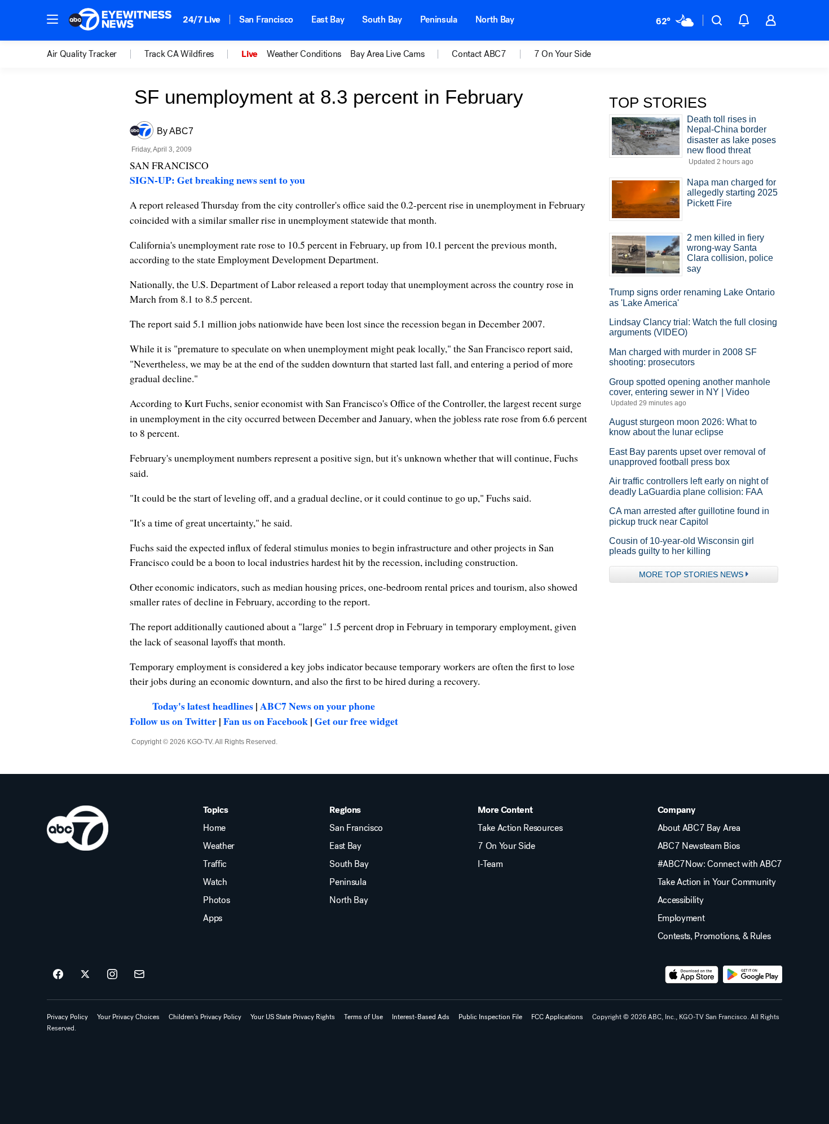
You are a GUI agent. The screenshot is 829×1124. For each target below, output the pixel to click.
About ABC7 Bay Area (699, 828)
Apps (212, 918)
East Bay (327, 19)
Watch (215, 882)
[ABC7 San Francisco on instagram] (112, 974)
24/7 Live (202, 19)
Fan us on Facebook (265, 721)
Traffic (215, 864)
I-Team (490, 864)
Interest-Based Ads (420, 1017)
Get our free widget (356, 721)
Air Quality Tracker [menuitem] (82, 54)
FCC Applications (557, 1017)
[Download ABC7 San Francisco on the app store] (692, 975)
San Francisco (266, 19)
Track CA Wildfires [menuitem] (179, 54)
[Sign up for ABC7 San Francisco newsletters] (139, 974)
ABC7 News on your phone (317, 705)
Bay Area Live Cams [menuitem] (387, 54)
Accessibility (681, 900)
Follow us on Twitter (173, 721)
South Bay (382, 19)
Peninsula (438, 19)
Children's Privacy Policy (205, 1017)
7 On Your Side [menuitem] (563, 54)
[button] (52, 19)
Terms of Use (363, 1017)
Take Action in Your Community (717, 882)
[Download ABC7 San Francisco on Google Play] (752, 975)
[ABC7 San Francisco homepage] (120, 20)
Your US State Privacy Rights (292, 1017)
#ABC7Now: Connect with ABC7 (720, 864)
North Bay (494, 19)
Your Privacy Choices (128, 1017)
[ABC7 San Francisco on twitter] (85, 974)
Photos (216, 900)
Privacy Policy (67, 1017)
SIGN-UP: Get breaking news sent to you (217, 179)
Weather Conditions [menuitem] (304, 54)
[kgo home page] (77, 828)
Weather (219, 846)
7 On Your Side (506, 846)
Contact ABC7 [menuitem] (479, 54)
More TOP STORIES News (691, 574)
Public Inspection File (490, 1017)
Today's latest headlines (202, 705)
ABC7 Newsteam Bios (699, 846)
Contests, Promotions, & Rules (714, 936)
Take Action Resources (520, 828)
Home (214, 828)
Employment (681, 918)
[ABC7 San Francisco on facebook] (58, 974)
